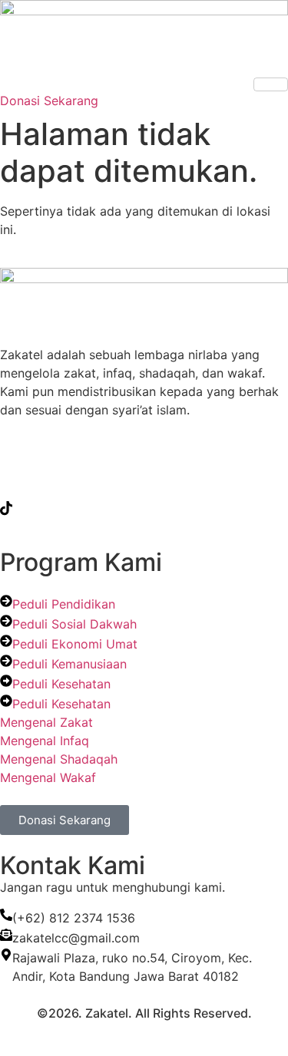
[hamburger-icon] (270, 84)
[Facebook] (144, 440)
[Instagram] (144, 473)
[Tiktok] (144, 507)
